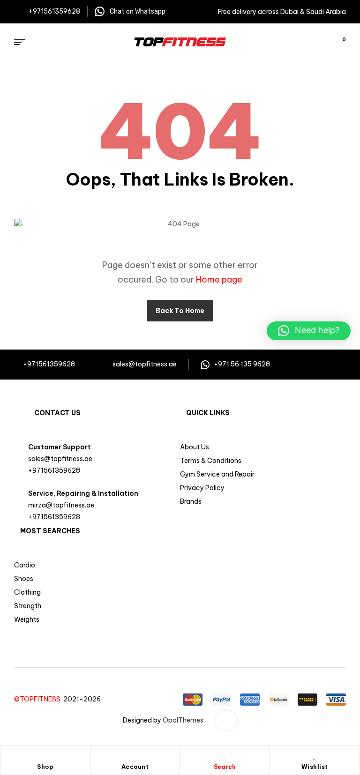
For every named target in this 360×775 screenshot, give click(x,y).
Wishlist (314, 766)
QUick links (208, 413)
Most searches (50, 531)
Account (135, 766)
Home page (219, 279)
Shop (45, 766)
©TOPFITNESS (38, 699)
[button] (309, 330)
